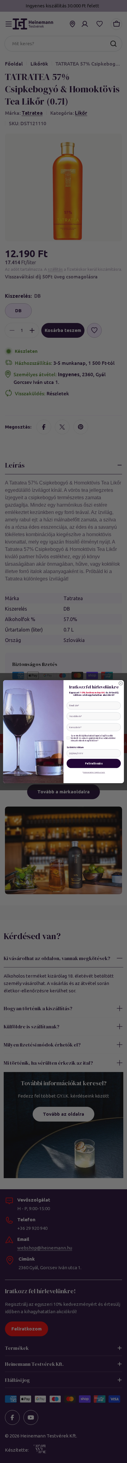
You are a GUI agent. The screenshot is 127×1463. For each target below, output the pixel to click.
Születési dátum (75, 747)
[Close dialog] (121, 683)
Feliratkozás (93, 763)
